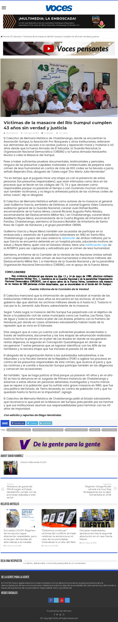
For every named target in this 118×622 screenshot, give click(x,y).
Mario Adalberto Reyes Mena (48, 430)
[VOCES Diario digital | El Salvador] (59, 7)
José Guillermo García (19, 430)
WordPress (64, 611)
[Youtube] (61, 600)
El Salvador (16, 36)
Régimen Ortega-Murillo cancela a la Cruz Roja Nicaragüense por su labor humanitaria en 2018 (97, 489)
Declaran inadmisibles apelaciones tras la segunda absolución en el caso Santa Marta (96, 535)
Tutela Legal (109, 430)
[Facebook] (50, 600)
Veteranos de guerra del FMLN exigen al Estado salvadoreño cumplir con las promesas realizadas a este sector (21, 491)
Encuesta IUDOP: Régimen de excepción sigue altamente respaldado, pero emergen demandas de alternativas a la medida (20, 536)
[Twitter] (56, 600)
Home (5, 36)
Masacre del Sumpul (77, 430)
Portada (95, 430)
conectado (51, 563)
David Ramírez (12, 133)
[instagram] (67, 600)
